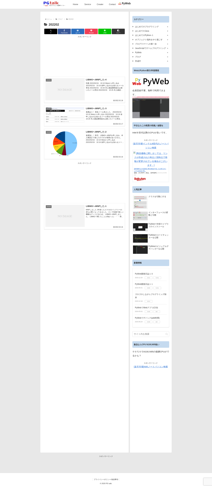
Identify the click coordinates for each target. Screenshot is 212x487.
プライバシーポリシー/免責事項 (106, 479)
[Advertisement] (84, 55)
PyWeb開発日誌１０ (144, 274)
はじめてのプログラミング (147, 26)
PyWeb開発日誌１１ (144, 284)
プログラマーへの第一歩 (146, 44)
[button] (118, 31)
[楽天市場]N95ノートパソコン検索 (151, 366)
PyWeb (138, 52)
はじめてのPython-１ (144, 35)
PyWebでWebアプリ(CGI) (146, 308)
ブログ (138, 57)
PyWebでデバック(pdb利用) (147, 318)
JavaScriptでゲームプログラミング (150, 48)
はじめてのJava (142, 31)
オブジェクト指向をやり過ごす (149, 39)
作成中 (138, 61)
